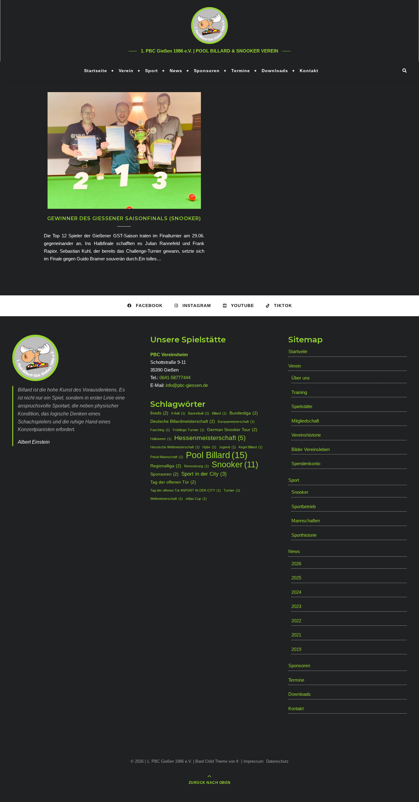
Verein (126, 70)
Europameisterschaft (236, 421)
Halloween (160, 439)
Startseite (95, 70)
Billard (219, 413)
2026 (296, 563)
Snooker (235, 465)
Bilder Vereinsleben (310, 449)
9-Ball (178, 413)
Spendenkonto (305, 463)
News (176, 70)
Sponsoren (207, 70)
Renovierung (196, 466)
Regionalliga (165, 465)
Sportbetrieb (303, 506)
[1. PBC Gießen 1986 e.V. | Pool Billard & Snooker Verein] (209, 25)
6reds (159, 413)
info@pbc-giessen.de (187, 385)
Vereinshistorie (306, 435)
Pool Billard (217, 455)
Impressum (253, 761)
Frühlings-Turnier (188, 430)
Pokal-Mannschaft (166, 457)
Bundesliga (243, 413)
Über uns (300, 377)
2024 (296, 592)
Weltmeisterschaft (166, 498)
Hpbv (209, 447)
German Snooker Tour (232, 429)
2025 (296, 577)
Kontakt (309, 70)
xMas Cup (196, 498)
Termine (240, 70)
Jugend (227, 447)
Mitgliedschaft (305, 420)
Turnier (232, 490)
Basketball (198, 413)
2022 (296, 620)
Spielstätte (301, 406)
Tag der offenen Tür (173, 482)
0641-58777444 (175, 377)
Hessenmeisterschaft (210, 437)
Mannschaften (305, 520)
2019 (296, 649)
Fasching (160, 430)
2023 (296, 606)
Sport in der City (204, 474)
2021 (296, 634)
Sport (151, 70)
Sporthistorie (304, 535)
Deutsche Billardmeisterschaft (182, 421)
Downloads (275, 70)
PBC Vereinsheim (169, 354)
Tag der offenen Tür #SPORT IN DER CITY (185, 490)
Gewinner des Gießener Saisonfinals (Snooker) (124, 218)
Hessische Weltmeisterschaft (175, 447)
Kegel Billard (251, 447)
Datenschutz (277, 761)
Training (299, 392)
